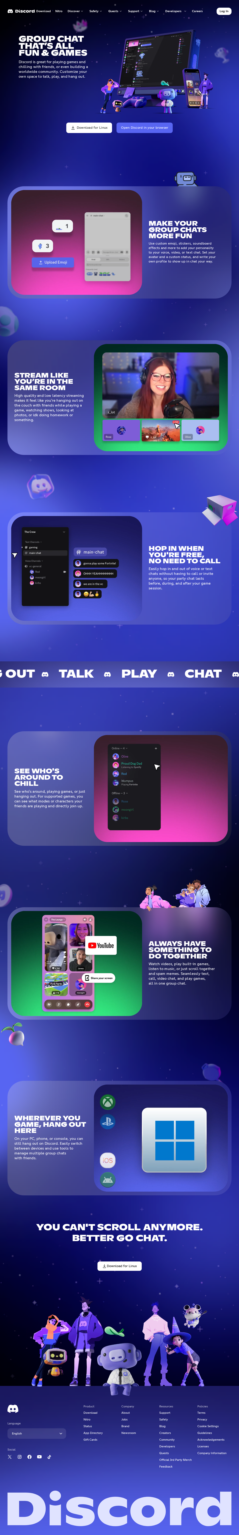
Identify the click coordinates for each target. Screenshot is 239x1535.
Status (87, 1426)
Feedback (166, 1466)
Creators (165, 1432)
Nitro (60, 12)
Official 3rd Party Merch (175, 1459)
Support (164, 1412)
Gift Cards (90, 1439)
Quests (164, 1453)
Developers (167, 1446)
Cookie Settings (208, 1426)
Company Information (211, 1453)
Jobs (124, 1419)
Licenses (203, 1446)
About (125, 1412)
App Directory (93, 1432)
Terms (201, 1412)
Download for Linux (92, 127)
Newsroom (128, 1432)
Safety (163, 1419)
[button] (75, 11)
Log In (224, 11)
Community (167, 1439)
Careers (198, 12)
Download (43, 12)
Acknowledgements (210, 1439)
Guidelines (204, 1432)
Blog (162, 1426)
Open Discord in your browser (144, 127)
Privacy (202, 1419)
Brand (125, 1426)
